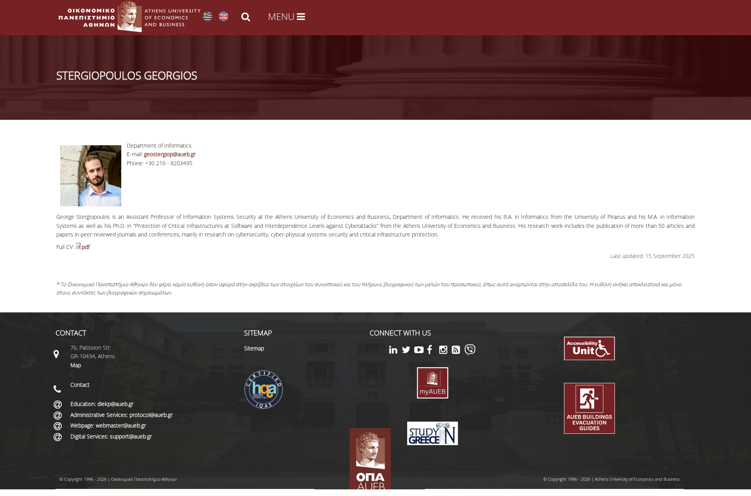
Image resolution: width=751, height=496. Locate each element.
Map (75, 365)
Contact (80, 384)
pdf (86, 247)
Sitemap (254, 348)
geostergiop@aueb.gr (170, 154)
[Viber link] (470, 353)
